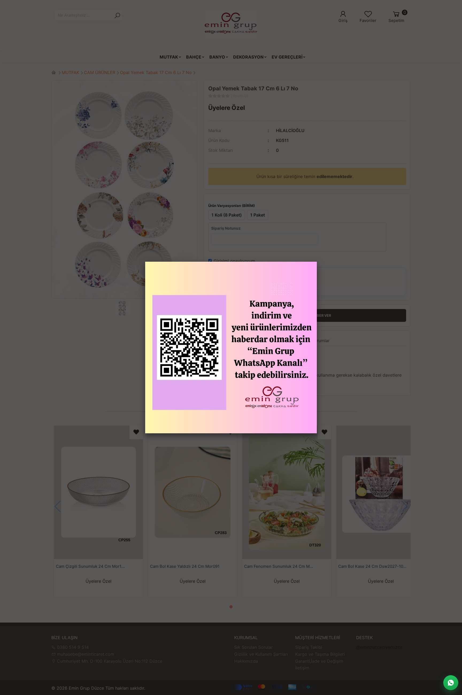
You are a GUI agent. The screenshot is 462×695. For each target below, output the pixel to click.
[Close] (317, 262)
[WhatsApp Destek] (450, 682)
